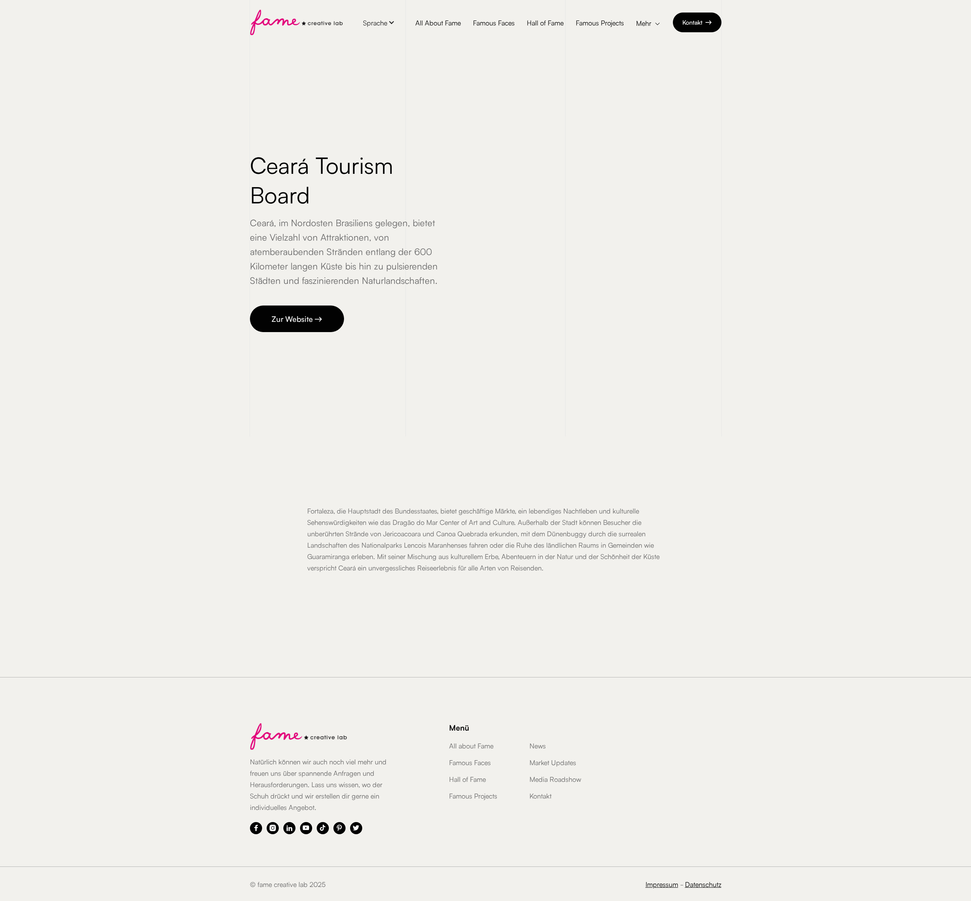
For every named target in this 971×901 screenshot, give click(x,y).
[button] (378, 22)
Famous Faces (494, 22)
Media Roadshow (555, 779)
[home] (296, 22)
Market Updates (552, 762)
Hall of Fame (545, 22)
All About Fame (438, 22)
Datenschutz (703, 884)
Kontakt (697, 22)
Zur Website (297, 318)
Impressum (662, 884)
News (537, 745)
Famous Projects (600, 22)
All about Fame (471, 745)
